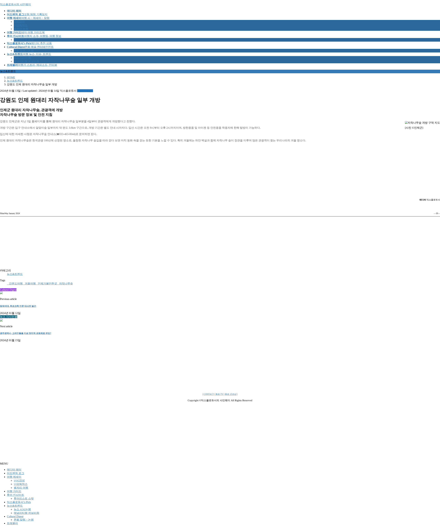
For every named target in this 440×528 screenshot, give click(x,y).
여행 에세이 (14, 476)
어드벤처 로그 (15, 473)
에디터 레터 (14, 469)
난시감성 (19, 21)
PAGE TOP (427, 509)
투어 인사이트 (15, 494)
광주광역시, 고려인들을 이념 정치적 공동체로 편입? (25, 333)
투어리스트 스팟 (24, 39)
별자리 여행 (21, 28)
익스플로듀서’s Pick (19, 502)
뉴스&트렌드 (85, 90)
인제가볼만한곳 (47, 283)
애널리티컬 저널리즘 (26, 61)
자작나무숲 (66, 283)
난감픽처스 (21, 25)
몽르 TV (219, 394)
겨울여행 (30, 283)
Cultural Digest (15, 516)
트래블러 (12, 523)
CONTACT (209, 394)
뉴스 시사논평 (22, 57)
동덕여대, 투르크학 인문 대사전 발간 (18, 306)
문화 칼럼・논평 (24, 50)
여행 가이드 (14, 491)
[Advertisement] (220, 169)
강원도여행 (16, 283)
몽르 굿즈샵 (230, 394)
